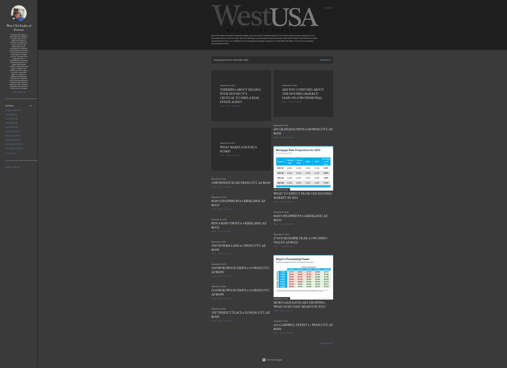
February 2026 (13, 135)
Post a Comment (233, 106)
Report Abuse (12, 167)
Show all (325, 60)
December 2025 (14, 144)
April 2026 (11, 127)
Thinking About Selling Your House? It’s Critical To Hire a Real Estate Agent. (240, 95)
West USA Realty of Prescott (18, 28)
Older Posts (326, 343)
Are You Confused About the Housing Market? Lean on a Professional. (303, 93)
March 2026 (12, 131)
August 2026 (12, 110)
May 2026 (11, 123)
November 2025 (13, 148)
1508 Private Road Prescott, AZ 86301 (241, 183)
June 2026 (11, 119)
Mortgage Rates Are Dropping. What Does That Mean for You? (300, 304)
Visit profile (19, 92)
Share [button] (222, 106)
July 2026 (10, 114)
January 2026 (12, 140)
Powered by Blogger (274, 360)
